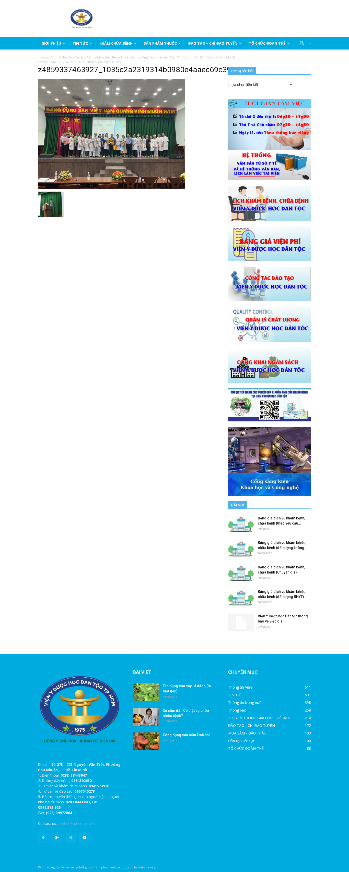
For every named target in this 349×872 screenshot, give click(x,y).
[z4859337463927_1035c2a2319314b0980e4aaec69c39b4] (111, 134)
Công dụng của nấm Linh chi (186, 735)
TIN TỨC (80, 43)
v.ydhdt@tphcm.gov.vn (76, 823)
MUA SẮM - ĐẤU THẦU (247, 733)
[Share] (71, 838)
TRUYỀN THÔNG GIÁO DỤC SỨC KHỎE (261, 717)
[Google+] (57, 838)
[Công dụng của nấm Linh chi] (146, 741)
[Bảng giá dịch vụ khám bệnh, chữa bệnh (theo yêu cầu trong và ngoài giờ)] (241, 524)
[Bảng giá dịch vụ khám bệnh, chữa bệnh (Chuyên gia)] (241, 573)
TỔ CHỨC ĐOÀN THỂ (267, 43)
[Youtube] (84, 838)
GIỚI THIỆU (51, 43)
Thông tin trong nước (245, 702)
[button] (303, 43)
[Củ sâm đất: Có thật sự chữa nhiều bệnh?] (146, 717)
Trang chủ (45, 57)
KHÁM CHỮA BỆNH (115, 43)
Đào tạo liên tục (241, 740)
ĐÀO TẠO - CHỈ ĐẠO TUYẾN (251, 725)
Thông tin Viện (240, 687)
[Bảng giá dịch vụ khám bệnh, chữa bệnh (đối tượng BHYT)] (241, 598)
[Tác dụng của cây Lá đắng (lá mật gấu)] (146, 692)
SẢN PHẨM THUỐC (160, 43)
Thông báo (237, 710)
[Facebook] (43, 838)
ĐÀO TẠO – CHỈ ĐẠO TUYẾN (212, 43)
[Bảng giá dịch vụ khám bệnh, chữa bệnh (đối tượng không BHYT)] (241, 549)
